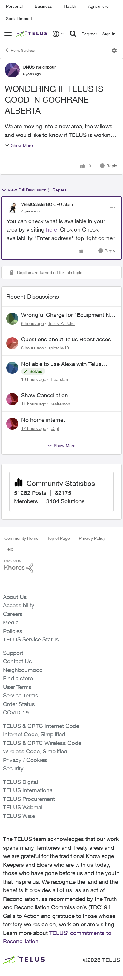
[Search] (73, 33)
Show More (22, 145)
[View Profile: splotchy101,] (12, 343)
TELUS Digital (20, 782)
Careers (13, 614)
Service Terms (20, 695)
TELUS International (28, 790)
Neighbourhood (23, 670)
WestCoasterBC (36, 204)
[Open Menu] (114, 50)
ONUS (29, 66)
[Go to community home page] (32, 34)
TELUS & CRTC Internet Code (41, 726)
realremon (60, 403)
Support (13, 653)
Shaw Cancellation (44, 395)
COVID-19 (16, 712)
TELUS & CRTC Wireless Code (42, 743)
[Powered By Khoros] (61, 566)
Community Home (21, 538)
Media (11, 622)
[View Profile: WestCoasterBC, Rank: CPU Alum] (13, 207)
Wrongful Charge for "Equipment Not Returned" (68, 315)
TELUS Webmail (23, 807)
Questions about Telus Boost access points (67, 339)
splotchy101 (59, 347)
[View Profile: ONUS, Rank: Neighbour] (12, 70)
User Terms (17, 687)
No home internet (43, 419)
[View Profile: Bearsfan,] (12, 368)
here (51, 229)
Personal (14, 6)
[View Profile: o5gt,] (12, 424)
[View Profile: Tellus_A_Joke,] (12, 319)
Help (8, 548)
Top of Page (58, 538)
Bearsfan (59, 379)
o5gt (55, 428)
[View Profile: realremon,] (12, 399)
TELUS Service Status (31, 639)
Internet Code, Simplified (34, 734)
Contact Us (17, 661)
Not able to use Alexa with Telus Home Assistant (61, 364)
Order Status (19, 704)
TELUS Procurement (29, 799)
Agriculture (98, 6)
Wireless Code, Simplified (35, 751)
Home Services (23, 50)
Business (43, 6)
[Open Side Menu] (8, 33)
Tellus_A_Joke (61, 323)
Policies (12, 631)
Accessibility (18, 605)
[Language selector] (58, 34)
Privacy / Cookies (25, 760)
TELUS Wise (19, 816)
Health (70, 6)
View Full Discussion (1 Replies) (38, 189)
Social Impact (19, 18)
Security (13, 768)
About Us (15, 597)
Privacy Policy (92, 538)
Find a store (18, 678)
